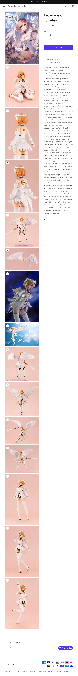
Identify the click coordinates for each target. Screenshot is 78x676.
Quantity (46, 31)
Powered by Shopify (23, 671)
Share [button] (47, 219)
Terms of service (51, 671)
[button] (4, 6)
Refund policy (33, 671)
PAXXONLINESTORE (13, 671)
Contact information (62, 671)
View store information (53, 62)
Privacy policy (42, 671)
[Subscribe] (37, 648)
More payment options (58, 52)
